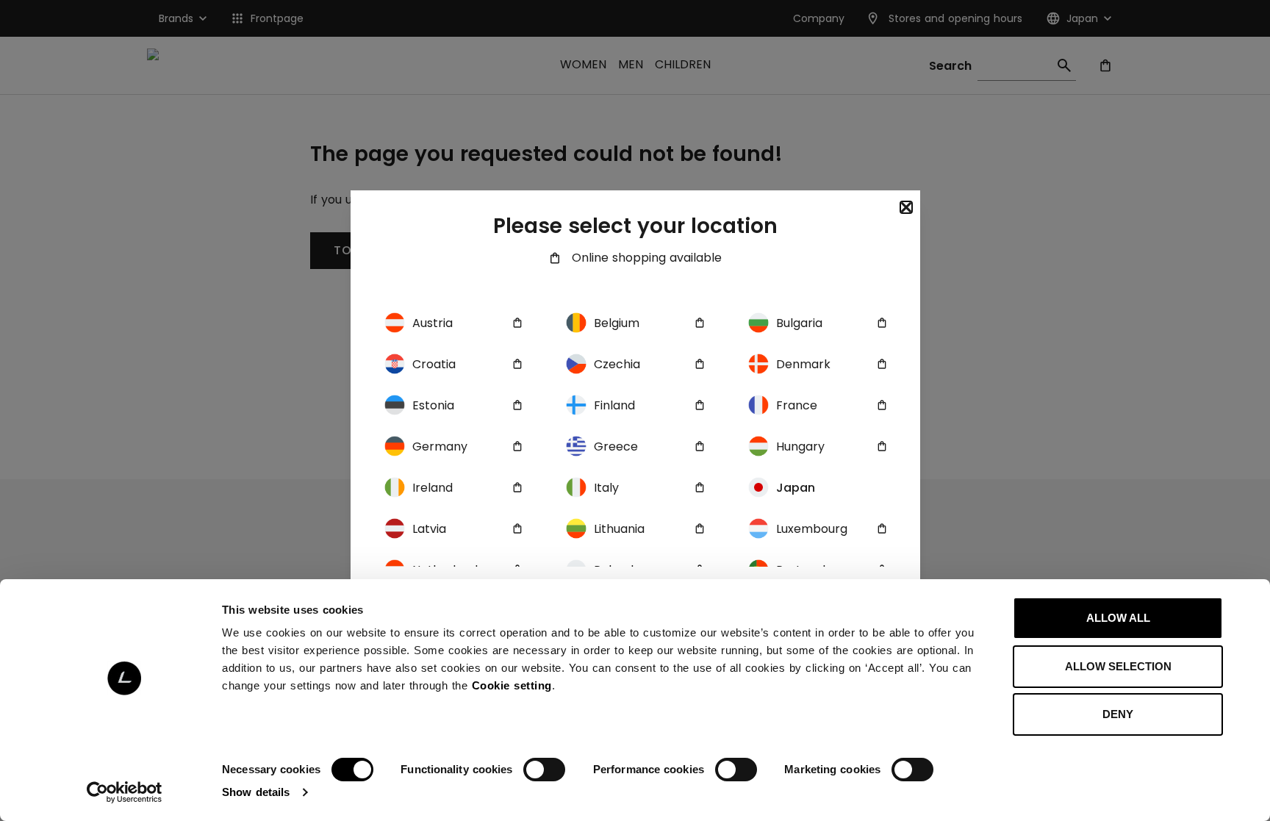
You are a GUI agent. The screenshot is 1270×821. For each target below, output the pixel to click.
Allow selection (1118, 666)
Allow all (1118, 618)
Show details (256, 792)
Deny (1117, 714)
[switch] (544, 769)
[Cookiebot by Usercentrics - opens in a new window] (124, 792)
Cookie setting (512, 685)
